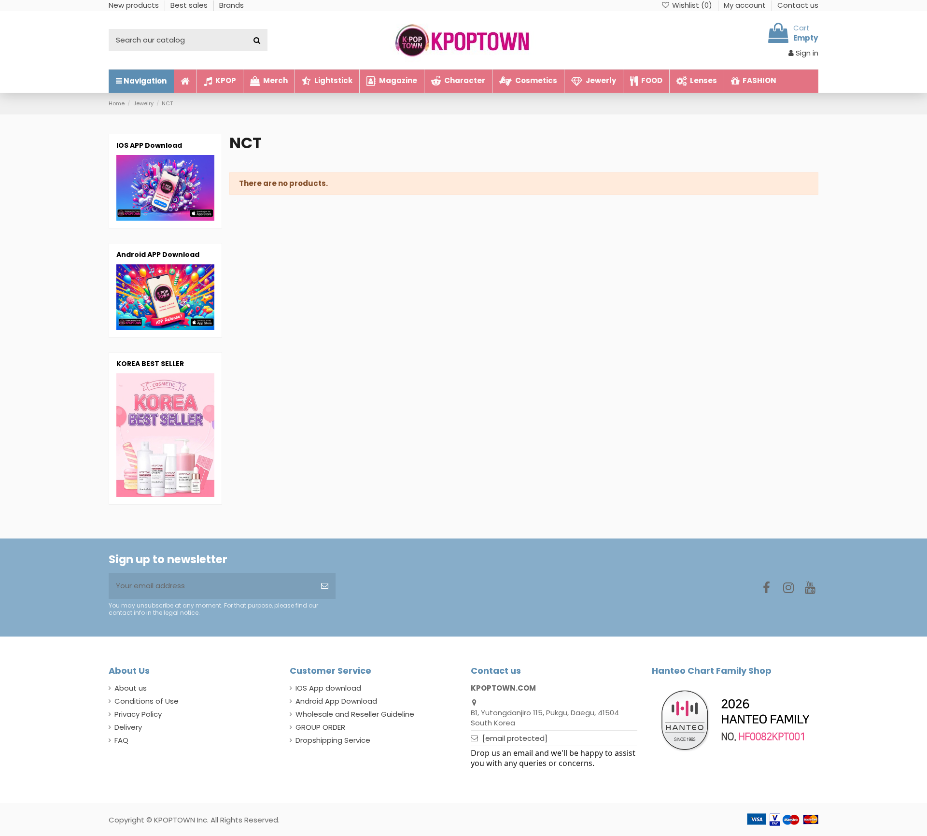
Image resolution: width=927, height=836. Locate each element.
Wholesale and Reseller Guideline (354, 714)
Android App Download (336, 701)
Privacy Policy (138, 714)
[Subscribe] (325, 586)
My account (746, 5)
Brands (231, 5)
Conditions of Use (146, 701)
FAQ (121, 740)
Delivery (128, 727)
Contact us (797, 5)
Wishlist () (692, 5)
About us (130, 688)
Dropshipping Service (332, 740)
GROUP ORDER (320, 727)
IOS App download (328, 688)
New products (135, 5)
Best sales (190, 5)
